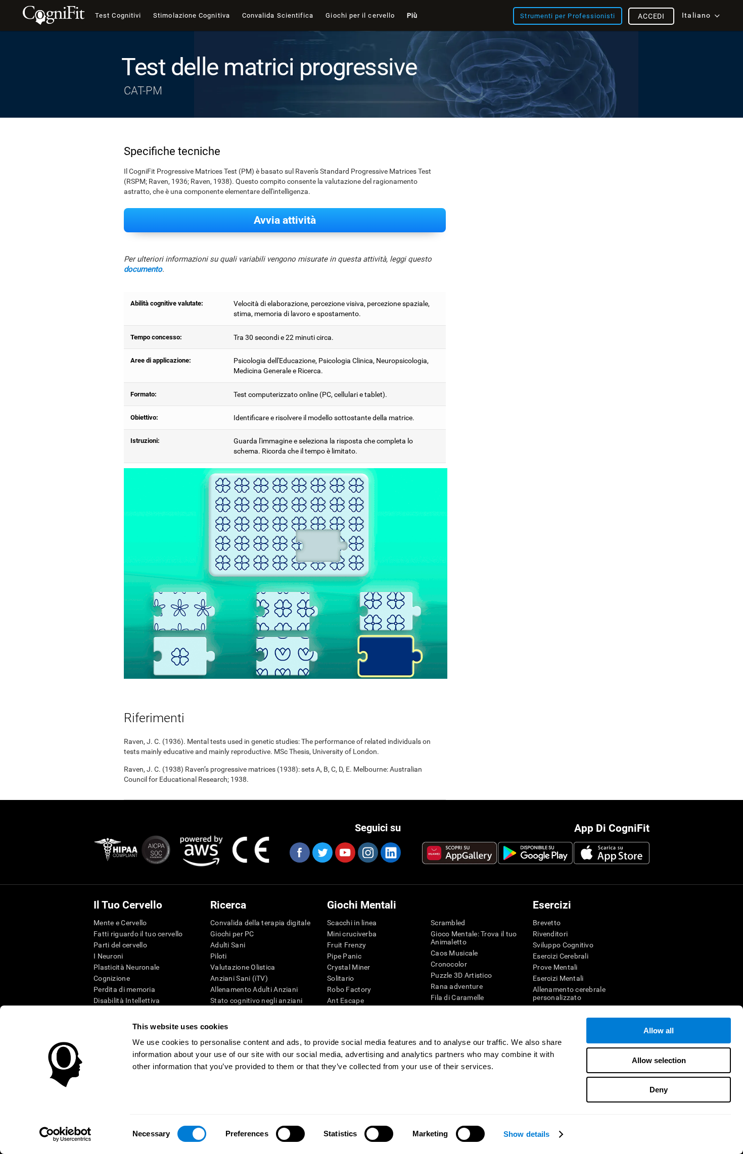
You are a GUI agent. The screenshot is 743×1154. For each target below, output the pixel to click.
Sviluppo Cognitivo (563, 945)
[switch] (290, 1134)
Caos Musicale (454, 953)
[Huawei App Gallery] (459, 853)
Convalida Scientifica (278, 15)
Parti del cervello (120, 945)
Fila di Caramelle (457, 997)
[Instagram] (367, 852)
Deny (658, 1089)
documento (143, 269)
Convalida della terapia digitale (260, 923)
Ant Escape (345, 1000)
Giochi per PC (232, 934)
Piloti (218, 956)
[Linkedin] (390, 852)
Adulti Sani (227, 945)
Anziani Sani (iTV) (239, 978)
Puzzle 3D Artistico (461, 975)
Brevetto (547, 923)
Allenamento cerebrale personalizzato (569, 993)
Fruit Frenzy (346, 945)
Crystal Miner (348, 967)
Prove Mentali (555, 967)
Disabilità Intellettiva (127, 1000)
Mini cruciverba (352, 934)
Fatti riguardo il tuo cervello (138, 934)
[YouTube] (344, 852)
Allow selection (659, 1060)
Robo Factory (349, 989)
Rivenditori (550, 934)
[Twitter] (322, 852)
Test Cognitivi (118, 15)
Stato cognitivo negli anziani (256, 1000)
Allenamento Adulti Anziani (254, 989)
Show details (526, 1134)
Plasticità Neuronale (127, 967)
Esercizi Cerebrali (560, 956)
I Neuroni (108, 956)
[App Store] (611, 853)
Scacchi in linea (352, 923)
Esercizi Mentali (558, 978)
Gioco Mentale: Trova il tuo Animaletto (474, 938)
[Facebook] (299, 852)
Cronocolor (449, 964)
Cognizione (112, 978)
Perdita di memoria (124, 989)
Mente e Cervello (120, 923)
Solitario (340, 978)
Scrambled (448, 923)
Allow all (658, 1030)
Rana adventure (457, 986)
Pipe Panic (344, 956)
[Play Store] (535, 853)
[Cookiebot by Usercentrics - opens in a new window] (65, 1134)
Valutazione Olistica (242, 967)
